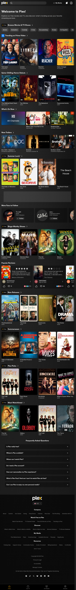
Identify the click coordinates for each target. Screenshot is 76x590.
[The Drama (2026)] (66, 310)
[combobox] (30, 2)
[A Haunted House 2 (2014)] (28, 347)
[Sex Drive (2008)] (28, 174)
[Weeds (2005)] (66, 244)
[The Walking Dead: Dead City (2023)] (10, 90)
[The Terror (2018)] (66, 420)
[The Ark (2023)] (47, 244)
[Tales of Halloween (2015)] (10, 347)
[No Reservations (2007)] (47, 174)
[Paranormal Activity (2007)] (66, 90)
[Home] (4, 3)
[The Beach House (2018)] (66, 174)
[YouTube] (48, 576)
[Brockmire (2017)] (47, 384)
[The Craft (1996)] (10, 384)
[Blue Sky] (37, 576)
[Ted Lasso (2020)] (10, 54)
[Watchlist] (67, 3)
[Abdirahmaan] (4, 281)
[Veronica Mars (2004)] (28, 244)
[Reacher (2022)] (47, 54)
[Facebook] (41, 576)
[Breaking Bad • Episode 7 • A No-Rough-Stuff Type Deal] (63, 120)
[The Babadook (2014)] (47, 90)
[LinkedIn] (45, 576)
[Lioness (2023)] (28, 54)
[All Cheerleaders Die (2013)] (66, 347)
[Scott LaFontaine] (68, 281)
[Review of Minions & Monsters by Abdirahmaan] (17, 272)
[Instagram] (26, 576)
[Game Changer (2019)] (66, 54)
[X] (33, 576)
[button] (71, 3)
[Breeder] (38, 143)
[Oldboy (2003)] (28, 420)
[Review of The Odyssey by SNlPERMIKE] (49, 272)
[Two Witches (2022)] (28, 90)
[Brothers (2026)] (63, 143)
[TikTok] (30, 576)
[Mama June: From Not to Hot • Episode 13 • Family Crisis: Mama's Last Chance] (38, 120)
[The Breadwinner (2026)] (10, 310)
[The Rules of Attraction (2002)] (10, 174)
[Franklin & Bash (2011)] (10, 244)
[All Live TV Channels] (13, 120)
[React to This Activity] (4, 286)
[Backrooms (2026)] (47, 310)
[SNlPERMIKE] (36, 281)
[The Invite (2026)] (28, 310)
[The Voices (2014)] (47, 347)
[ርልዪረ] (51, 215)
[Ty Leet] (17, 215)
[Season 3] (13, 143)
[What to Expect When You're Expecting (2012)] (66, 384)
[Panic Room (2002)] (28, 384)
